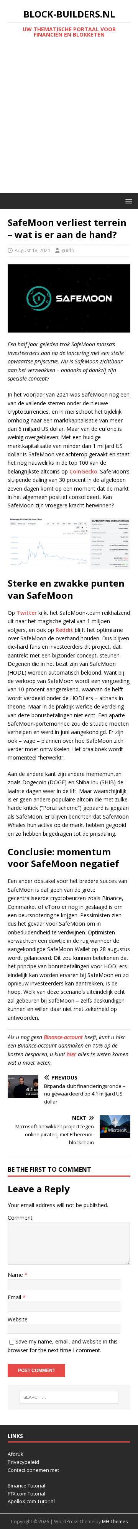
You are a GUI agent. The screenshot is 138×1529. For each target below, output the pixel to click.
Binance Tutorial (26, 1485)
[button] (127, 200)
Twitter (26, 612)
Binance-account (63, 1037)
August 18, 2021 (32, 250)
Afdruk (15, 1454)
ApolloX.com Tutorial (31, 1501)
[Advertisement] (69, 120)
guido (67, 250)
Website (18, 1319)
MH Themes (115, 1521)
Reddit (64, 629)
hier (71, 1054)
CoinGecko (83, 471)
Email (15, 1297)
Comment (20, 1217)
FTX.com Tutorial (26, 1493)
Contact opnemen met (33, 1470)
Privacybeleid (23, 1462)
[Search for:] (69, 1397)
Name (16, 1274)
